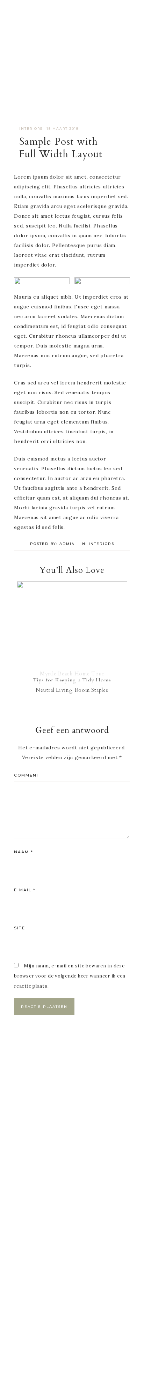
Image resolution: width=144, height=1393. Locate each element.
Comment (27, 775)
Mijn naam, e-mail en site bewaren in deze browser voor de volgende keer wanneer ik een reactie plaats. (69, 976)
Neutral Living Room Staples (72, 690)
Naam (23, 851)
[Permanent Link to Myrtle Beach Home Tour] (72, 586)
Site (19, 928)
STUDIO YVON (72, 52)
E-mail (25, 890)
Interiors (31, 128)
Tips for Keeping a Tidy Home (72, 680)
